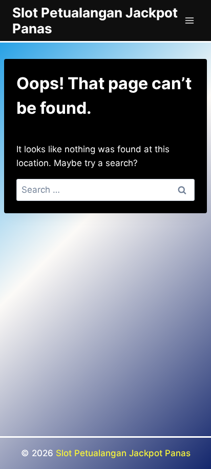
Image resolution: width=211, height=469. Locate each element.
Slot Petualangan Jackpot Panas (123, 453)
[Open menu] (189, 20)
